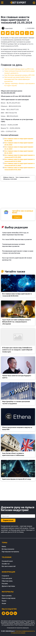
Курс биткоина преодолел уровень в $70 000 (19, 75)
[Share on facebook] (12, 33)
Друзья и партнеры (8, 586)
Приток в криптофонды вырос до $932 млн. (19, 69)
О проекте (5, 576)
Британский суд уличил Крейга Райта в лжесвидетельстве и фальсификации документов (17, 79)
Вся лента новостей (8, 566)
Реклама (5, 583)
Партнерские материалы (10, 551)
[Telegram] (3, 613)
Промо (4, 601)
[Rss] (15, 613)
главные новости (24, 177)
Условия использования (18, 633)
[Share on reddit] (17, 33)
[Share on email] (32, 33)
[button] (17, 217)
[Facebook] (11, 613)
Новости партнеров (8, 598)
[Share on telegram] (3, 33)
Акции (4, 603)
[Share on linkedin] (22, 33)
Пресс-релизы (7, 595)
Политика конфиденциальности (25, 631)
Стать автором (7, 578)
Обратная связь (7, 581)
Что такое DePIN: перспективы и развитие (17, 239)
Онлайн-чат (6, 564)
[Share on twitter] (8, 33)
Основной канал (7, 561)
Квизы (4, 546)
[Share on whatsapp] (27, 33)
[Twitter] (7, 613)
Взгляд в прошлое (8, 549)
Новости (11, 177)
